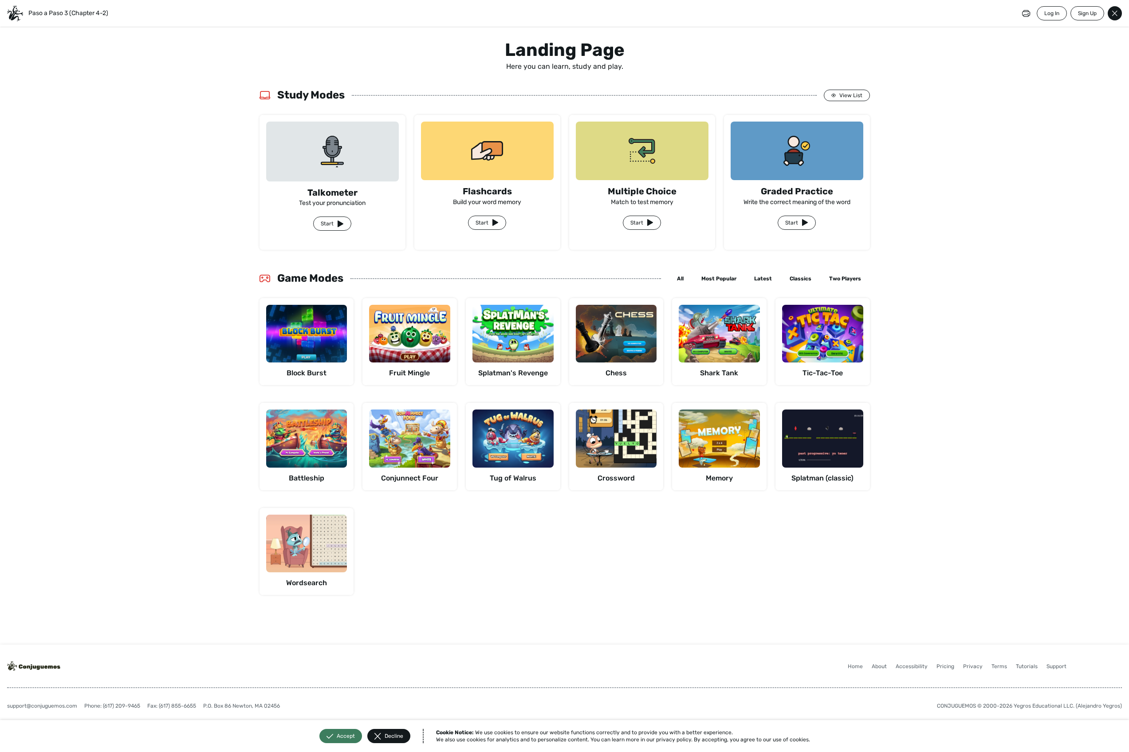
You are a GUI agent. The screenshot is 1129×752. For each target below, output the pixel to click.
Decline (394, 736)
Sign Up (1087, 13)
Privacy (973, 666)
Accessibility (912, 666)
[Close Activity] (1115, 13)
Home (855, 666)
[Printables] (1026, 13)
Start (327, 223)
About (879, 666)
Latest (763, 279)
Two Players (845, 279)
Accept (346, 736)
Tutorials (1027, 666)
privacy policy (673, 739)
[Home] (15, 13)
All (680, 279)
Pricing (945, 666)
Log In (1051, 13)
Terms (999, 666)
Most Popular (718, 279)
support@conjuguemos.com (42, 706)
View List (850, 95)
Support (1056, 666)
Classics (800, 279)
